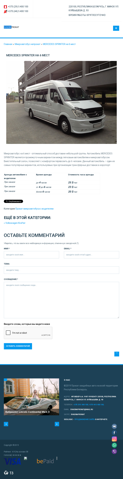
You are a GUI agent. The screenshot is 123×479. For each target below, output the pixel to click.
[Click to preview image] (61, 102)
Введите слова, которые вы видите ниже (27, 324)
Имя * (7, 249)
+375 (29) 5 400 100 (18, 6)
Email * (67, 249)
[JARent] (11, 27)
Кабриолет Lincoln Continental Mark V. (27, 412)
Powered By (8, 472)
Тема (6, 264)
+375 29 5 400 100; (81, 405)
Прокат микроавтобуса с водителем (34, 208)
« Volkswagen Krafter (14, 223)
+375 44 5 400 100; (96, 405)
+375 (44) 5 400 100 (18, 11)
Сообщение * (11, 279)
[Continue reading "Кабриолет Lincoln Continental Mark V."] (31, 396)
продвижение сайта (84, 419)
